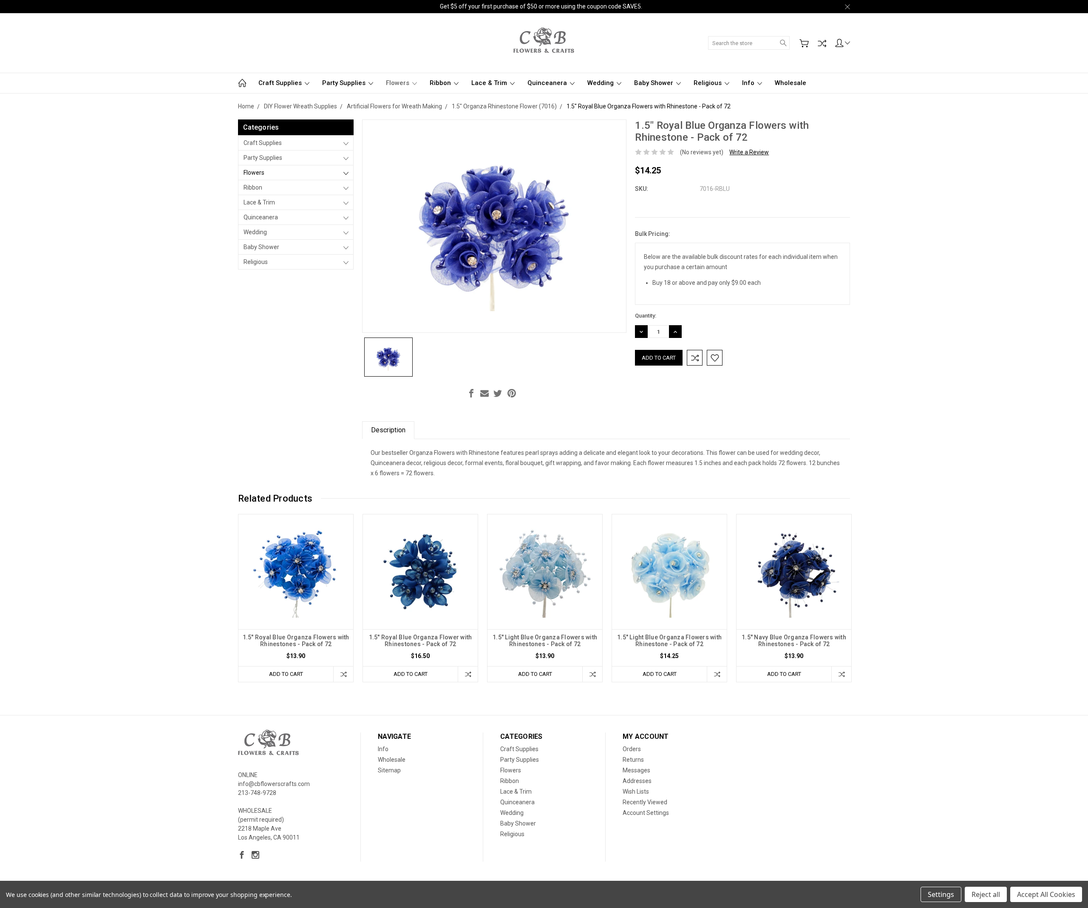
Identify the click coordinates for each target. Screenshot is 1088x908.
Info (749, 83)
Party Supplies (344, 83)
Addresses (637, 780)
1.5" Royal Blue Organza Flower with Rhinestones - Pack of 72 (420, 640)
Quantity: (645, 315)
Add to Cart (286, 674)
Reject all (986, 894)
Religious (708, 83)
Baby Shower (654, 83)
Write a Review (749, 152)
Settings (941, 894)
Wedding (601, 83)
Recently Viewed (645, 802)
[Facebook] (471, 393)
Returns (633, 759)
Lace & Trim (490, 83)
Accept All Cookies (1046, 894)
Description (388, 430)
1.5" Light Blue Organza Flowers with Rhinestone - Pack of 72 (669, 640)
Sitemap (389, 770)
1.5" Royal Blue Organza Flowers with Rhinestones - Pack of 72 (296, 640)
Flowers (398, 83)
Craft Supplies (280, 83)
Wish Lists (636, 791)
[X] (497, 393)
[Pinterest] (511, 393)
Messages (636, 770)
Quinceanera (548, 83)
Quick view (296, 594)
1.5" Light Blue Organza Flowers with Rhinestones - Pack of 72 (545, 640)
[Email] (484, 393)
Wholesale (790, 83)
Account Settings (646, 812)
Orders (632, 749)
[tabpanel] (296, 598)
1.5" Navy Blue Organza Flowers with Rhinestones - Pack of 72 (794, 640)
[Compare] (822, 43)
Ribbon (441, 83)
